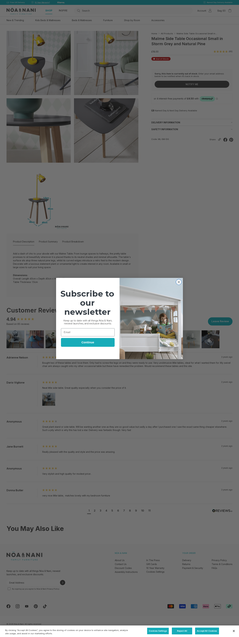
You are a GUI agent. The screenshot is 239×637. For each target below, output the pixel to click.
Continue (87, 342)
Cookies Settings (158, 631)
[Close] (233, 631)
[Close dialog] (179, 282)
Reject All (182, 631)
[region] (119, 631)
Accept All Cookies (207, 631)
